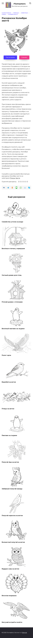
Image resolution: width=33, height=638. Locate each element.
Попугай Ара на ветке (10, 462)
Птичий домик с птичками (12, 302)
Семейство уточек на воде (12, 222)
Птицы (12, 178)
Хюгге (18, 178)
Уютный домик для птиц (11, 275)
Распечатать (10, 57)
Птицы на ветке (8, 409)
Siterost (24, 632)
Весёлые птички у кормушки (13, 248)
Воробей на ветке (9, 382)
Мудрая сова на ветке (10, 569)
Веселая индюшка (9, 595)
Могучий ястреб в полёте (12, 622)
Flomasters (20, 4)
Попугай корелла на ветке (12, 515)
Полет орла (6, 355)
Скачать (24, 57)
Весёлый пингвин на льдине (13, 328)
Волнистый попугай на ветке (13, 542)
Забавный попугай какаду (12, 489)
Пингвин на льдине (9, 435)
